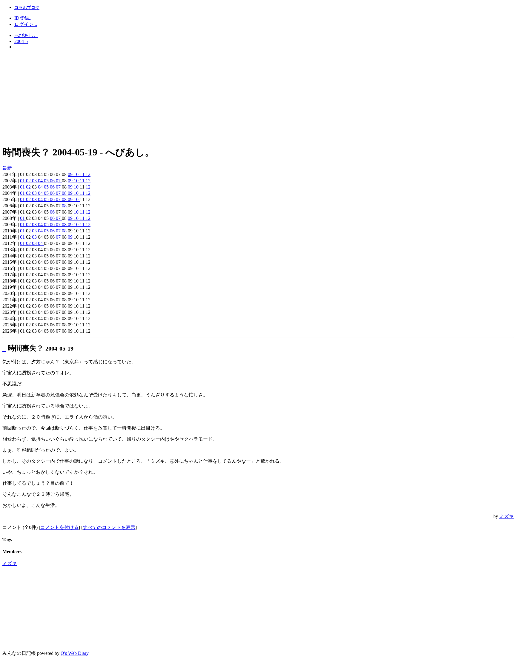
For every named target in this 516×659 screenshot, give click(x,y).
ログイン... (25, 24)
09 (71, 174)
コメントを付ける (59, 527)
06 (53, 180)
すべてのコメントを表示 (109, 527)
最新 (7, 168)
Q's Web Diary (74, 653)
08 (65, 193)
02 (29, 180)
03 (35, 180)
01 (23, 180)
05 (47, 180)
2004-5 (21, 41)
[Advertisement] (258, 97)
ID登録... (23, 18)
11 (83, 174)
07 (59, 180)
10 (77, 174)
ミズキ (506, 516)
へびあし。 (26, 35)
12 (88, 174)
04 (41, 180)
